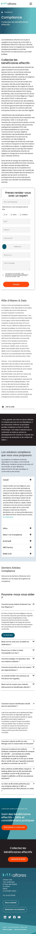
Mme (14, 214)
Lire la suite (10, 407)
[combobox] (16, 201)
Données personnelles (20, 929)
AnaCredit (7, 541)
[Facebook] (14, 917)
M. (6, 214)
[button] (18, 407)
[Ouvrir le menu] (31, 4)
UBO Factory (8, 548)
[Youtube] (19, 917)
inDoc (5, 528)
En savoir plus (8, 517)
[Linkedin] (5, 917)
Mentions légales (7, 929)
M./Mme (25, 214)
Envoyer (16, 284)
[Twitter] (9, 917)
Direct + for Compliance (12, 535)
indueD (6, 480)
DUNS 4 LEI (7, 554)
